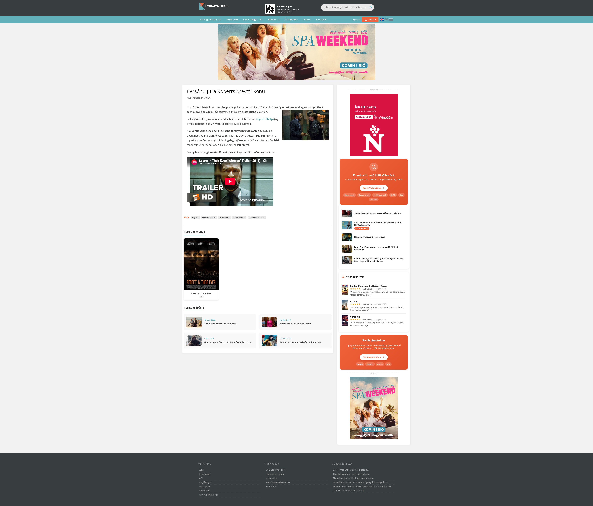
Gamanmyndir (364, 195)
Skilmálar (271, 486)
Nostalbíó (232, 19)
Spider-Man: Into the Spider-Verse (368, 286)
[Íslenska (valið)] (382, 19)
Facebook (204, 490)
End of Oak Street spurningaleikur (351, 469)
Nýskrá (356, 19)
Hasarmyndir (349, 195)
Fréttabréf (204, 473)
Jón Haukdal (367, 289)
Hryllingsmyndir (380, 195)
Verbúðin (355, 316)
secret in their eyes (256, 217)
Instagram (204, 486)
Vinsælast (321, 19)
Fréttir (307, 19)
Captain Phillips (265, 119)
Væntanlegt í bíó (252, 19)
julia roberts (224, 217)
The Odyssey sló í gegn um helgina (351, 473)
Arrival (353, 301)
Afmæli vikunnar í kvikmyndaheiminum (353, 478)
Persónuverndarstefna (278, 482)
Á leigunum (291, 19)
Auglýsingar (205, 482)
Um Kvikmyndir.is (208, 494)
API (201, 478)
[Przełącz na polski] (391, 19)
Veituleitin (273, 19)
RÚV (401, 195)
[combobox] (347, 7)
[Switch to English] (386, 19)
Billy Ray (195, 217)
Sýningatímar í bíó (210, 19)
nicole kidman (239, 217)
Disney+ (373, 199)
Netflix (393, 195)
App (201, 469)
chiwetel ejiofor (209, 217)
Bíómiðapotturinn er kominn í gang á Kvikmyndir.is (360, 482)
